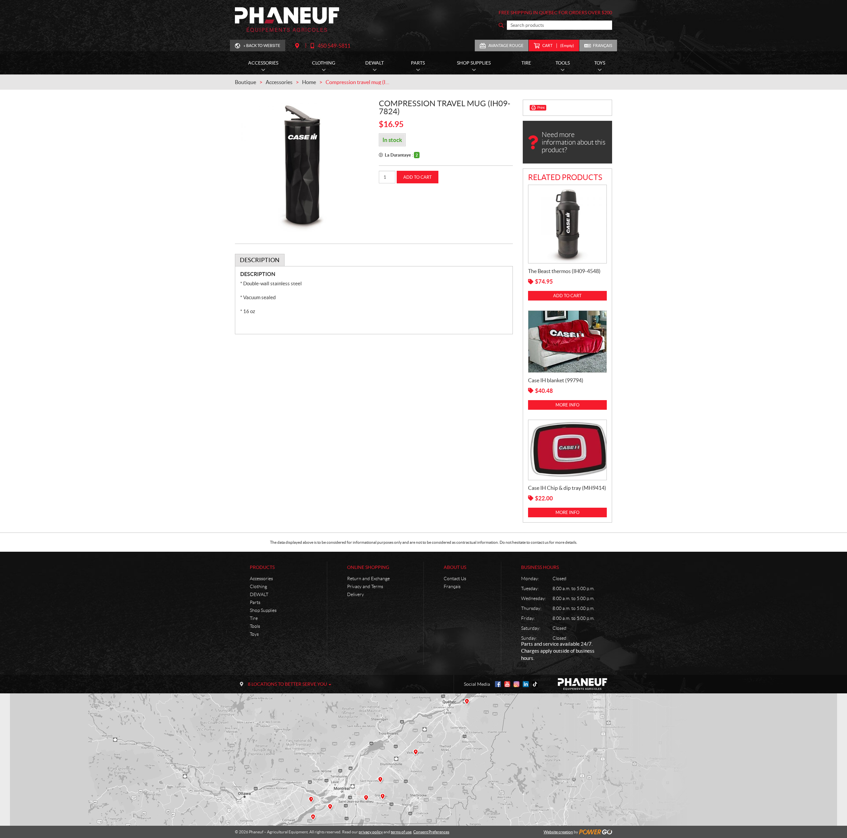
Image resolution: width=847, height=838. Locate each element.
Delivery (355, 594)
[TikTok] (535, 684)
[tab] (260, 260)
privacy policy (371, 832)
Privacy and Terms (365, 586)
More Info (567, 404)
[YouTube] (507, 684)
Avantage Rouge (505, 45)
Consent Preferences (431, 832)
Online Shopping (368, 567)
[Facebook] (498, 684)
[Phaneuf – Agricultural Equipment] (287, 19)
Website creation (558, 832)
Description (260, 259)
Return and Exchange (368, 578)
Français (602, 45)
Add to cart (417, 177)
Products (262, 567)
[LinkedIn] (526, 684)
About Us (455, 567)
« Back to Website (262, 45)
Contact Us (455, 578)
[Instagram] (516, 684)
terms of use (401, 832)
